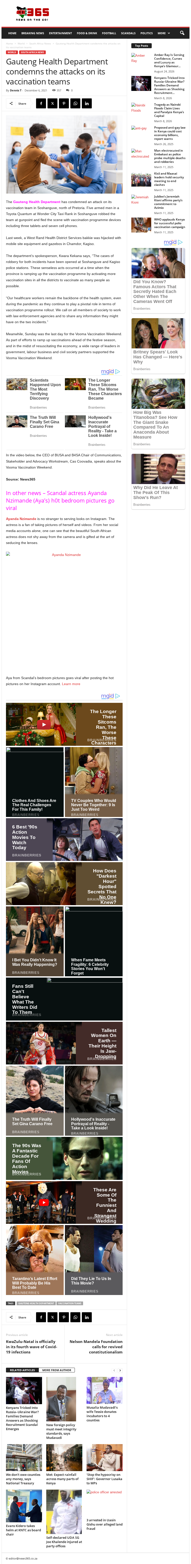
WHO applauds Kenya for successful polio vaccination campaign (169, 223)
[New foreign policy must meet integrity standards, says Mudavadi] (64, 1399)
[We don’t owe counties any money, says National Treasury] (24, 1457)
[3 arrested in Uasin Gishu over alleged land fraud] (105, 1503)
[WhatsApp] (75, 103)
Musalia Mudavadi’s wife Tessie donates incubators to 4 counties (102, 1413)
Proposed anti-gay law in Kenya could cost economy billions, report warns (170, 133)
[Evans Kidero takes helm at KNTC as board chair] (24, 1506)
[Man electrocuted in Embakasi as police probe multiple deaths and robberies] (141, 156)
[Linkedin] (87, 103)
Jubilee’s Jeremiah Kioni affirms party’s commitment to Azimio (168, 202)
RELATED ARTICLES (22, 1370)
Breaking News (32, 33)
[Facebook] (41, 103)
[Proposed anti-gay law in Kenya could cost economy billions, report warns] (141, 133)
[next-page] (120, 1370)
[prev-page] (114, 1370)
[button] (182, 33)
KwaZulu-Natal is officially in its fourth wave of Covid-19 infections (31, 1346)
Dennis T (15, 90)
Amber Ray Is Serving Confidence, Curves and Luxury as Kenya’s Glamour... (169, 60)
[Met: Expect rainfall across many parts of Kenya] (64, 1457)
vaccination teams (69, 1303)
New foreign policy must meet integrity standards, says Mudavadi (61, 1431)
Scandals (128, 33)
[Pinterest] (64, 103)
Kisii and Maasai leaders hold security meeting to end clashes (169, 179)
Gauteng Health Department (36, 202)
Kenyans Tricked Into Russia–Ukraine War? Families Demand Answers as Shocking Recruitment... (169, 85)
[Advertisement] (126, 13)
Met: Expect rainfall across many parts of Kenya (62, 1478)
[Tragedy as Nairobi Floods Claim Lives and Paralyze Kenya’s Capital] (141, 110)
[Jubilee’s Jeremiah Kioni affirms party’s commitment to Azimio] (141, 202)
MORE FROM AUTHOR (56, 1370)
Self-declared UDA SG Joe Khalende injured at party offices (64, 1541)
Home (12, 33)
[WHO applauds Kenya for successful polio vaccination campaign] (141, 225)
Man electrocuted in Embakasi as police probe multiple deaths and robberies (170, 156)
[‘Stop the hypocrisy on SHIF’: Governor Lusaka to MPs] (105, 1457)
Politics (147, 33)
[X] (52, 103)
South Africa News (40, 43)
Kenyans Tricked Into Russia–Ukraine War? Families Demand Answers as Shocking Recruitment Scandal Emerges (22, 1418)
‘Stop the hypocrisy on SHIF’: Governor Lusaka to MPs (104, 1478)
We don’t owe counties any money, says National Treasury (23, 1478)
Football (109, 33)
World (21, 43)
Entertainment (60, 33)
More (162, 33)
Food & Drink (87, 33)
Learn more (71, 684)
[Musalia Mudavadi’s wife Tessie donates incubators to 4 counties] (105, 1390)
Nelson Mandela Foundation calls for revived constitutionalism (96, 1346)
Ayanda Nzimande (21, 519)
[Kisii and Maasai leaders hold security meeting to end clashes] (141, 179)
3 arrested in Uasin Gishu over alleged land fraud (105, 1524)
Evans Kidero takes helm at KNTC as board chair (23, 1530)
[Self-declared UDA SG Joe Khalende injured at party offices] (64, 1512)
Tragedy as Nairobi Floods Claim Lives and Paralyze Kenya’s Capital (169, 110)
